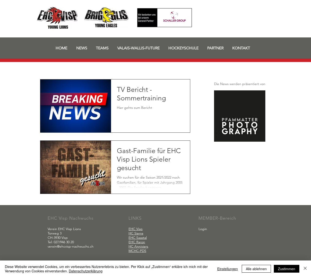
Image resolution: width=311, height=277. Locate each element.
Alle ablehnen (256, 268)
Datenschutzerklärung (86, 270)
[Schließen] (305, 268)
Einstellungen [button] (227, 268)
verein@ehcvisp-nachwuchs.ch (71, 246)
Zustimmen (286, 268)
